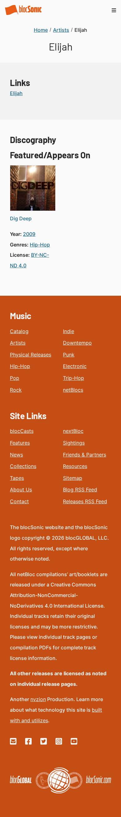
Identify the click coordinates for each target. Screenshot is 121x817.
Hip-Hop (20, 366)
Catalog (19, 331)
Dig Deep (21, 218)
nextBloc (73, 431)
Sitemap (72, 478)
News (16, 455)
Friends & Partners (84, 455)
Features (20, 443)
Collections (23, 466)
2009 (29, 234)
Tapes (17, 478)
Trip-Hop (73, 378)
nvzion (38, 699)
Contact (19, 501)
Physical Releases (30, 354)
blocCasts (22, 431)
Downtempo (77, 343)
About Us (21, 489)
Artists (17, 343)
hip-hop (40, 244)
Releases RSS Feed (85, 501)
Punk (68, 354)
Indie (68, 331)
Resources (75, 466)
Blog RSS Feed (80, 489)
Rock (16, 390)
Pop (14, 378)
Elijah (16, 93)
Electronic (75, 366)
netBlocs (73, 390)
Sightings (74, 443)
